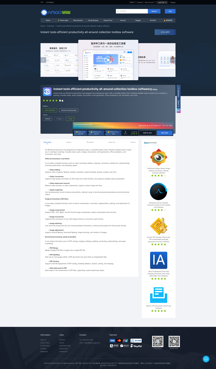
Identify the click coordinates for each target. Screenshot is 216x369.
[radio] (44, 100)
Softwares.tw (63, 348)
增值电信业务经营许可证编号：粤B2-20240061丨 (136, 363)
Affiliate (61, 343)
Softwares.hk (63, 351)
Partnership (44, 351)
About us (43, 340)
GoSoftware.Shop (64, 346)
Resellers (43, 348)
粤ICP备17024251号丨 (83, 363)
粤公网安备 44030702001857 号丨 (105, 363)
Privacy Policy (45, 346)
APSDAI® (62, 340)
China (155, 89)
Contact (140, 2)
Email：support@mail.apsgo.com (89, 343)
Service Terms (45, 343)
